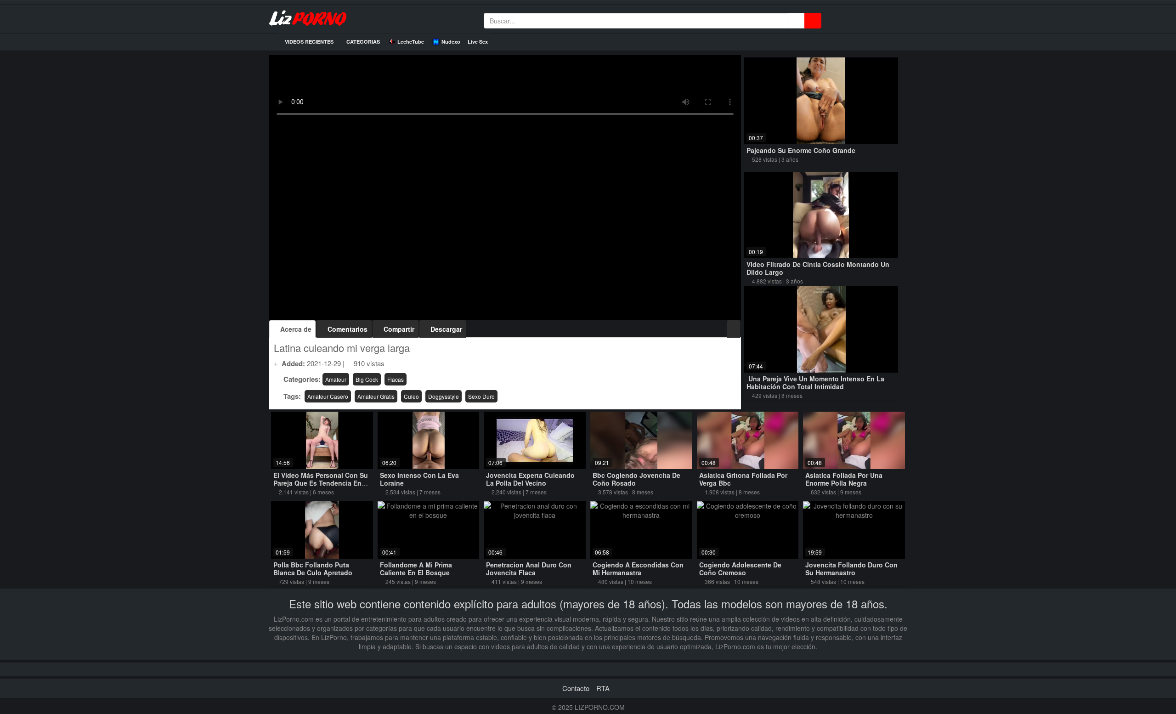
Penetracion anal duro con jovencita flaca (528, 568)
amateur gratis (376, 396)
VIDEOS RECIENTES (308, 41)
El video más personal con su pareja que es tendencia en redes (320, 482)
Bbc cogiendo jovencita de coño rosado (636, 478)
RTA (603, 688)
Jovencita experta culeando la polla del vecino (530, 478)
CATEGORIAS (362, 41)
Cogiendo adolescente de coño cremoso (740, 568)
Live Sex (478, 41)
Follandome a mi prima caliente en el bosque (416, 568)
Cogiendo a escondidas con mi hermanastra (638, 568)
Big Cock (367, 379)
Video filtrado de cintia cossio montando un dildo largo (817, 268)
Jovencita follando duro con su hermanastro (851, 568)
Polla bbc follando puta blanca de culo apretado (312, 568)
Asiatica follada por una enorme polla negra (843, 478)
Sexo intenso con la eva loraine (419, 478)
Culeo (411, 396)
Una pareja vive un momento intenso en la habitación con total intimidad (815, 382)
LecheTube (410, 41)
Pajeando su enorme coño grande (800, 150)
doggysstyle (443, 396)
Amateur (335, 379)
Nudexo (450, 41)
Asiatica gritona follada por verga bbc (743, 478)
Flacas (395, 379)
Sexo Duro (481, 396)
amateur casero (327, 396)
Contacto (575, 688)
